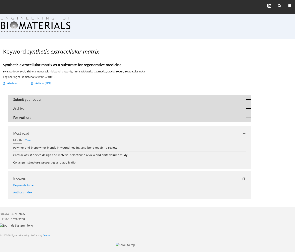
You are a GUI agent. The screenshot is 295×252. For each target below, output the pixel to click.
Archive (18, 108)
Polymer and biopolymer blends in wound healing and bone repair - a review (65, 147)
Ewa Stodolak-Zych (14, 71)
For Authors (22, 117)
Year (28, 140)
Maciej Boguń (115, 71)
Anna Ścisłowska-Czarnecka (90, 71)
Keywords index (24, 185)
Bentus (46, 235)
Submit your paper (27, 99)
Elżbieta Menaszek (38, 71)
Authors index (22, 192)
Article (43, 83)
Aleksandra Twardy (61, 71)
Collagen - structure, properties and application (45, 162)
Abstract (12, 83)
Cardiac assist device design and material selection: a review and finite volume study (70, 155)
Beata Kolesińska (135, 71)
